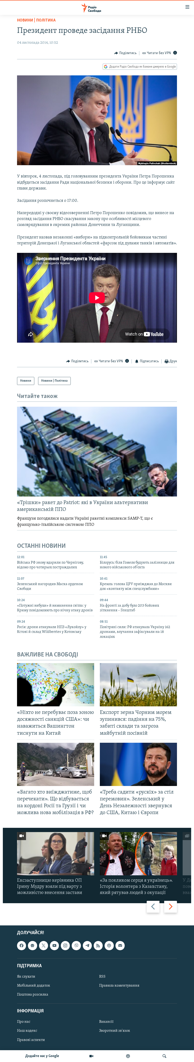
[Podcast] (109, 945)
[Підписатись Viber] (76, 945)
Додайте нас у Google (42, 1056)
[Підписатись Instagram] (65, 945)
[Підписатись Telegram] (87, 945)
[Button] (125, 53)
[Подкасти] (128, 1056)
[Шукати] (164, 1056)
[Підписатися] (119, 945)
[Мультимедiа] (91, 1056)
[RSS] (98, 945)
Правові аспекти (31, 1040)
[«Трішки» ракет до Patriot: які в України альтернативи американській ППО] (97, 451)
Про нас (23, 1022)
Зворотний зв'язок (114, 1031)
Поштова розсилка (32, 995)
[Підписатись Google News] (32, 945)
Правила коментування (119, 986)
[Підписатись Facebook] (21, 945)
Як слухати (26, 977)
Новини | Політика (36, 20)
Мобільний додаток (33, 986)
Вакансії (106, 1022)
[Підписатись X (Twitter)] (43, 945)
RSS (102, 977)
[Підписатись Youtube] (54, 945)
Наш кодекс (27, 1031)
